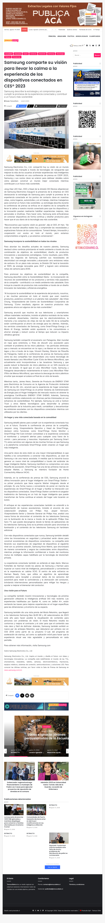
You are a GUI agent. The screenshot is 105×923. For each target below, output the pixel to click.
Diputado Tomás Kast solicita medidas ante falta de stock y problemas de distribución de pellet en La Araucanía (58, 850)
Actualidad (8, 54)
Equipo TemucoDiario (12, 101)
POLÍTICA (70, 36)
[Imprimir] (32, 695)
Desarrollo (42, 54)
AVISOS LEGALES (82, 36)
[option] (46, 736)
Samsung (51, 54)
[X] (22, 695)
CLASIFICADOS (94, 36)
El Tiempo (97, 29)
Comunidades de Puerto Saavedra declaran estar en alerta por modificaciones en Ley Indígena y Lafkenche (36, 821)
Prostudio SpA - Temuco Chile (91, 910)
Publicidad (62, 29)
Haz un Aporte (52, 867)
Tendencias (16, 57)
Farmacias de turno (85, 29)
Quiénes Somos (72, 29)
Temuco (7, 57)
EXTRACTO (53, 805)
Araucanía (18, 54)
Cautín (26, 54)
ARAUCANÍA (61, 36)
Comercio (33, 54)
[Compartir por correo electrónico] (27, 695)
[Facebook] (17, 695)
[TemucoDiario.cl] (11, 41)
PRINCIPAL (52, 36)
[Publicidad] (52, 15)
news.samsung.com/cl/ (13, 670)
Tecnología (60, 54)
